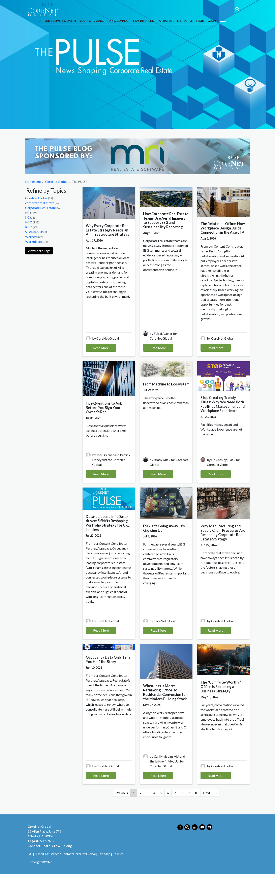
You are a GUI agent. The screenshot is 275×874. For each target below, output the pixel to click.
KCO (28, 222)
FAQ (31, 854)
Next (206, 793)
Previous (122, 793)
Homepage (33, 181)
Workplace (33, 241)
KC (27, 212)
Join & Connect (118, 20)
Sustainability (34, 232)
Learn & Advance (92, 20)
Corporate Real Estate (40, 208)
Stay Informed (143, 20)
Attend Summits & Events (58, 20)
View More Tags (39, 251)
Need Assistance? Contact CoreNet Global (66, 854)
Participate (165, 20)
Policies (118, 854)
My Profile (184, 20)
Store (200, 20)
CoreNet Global (56, 181)
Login (212, 20)
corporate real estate (39, 203)
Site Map (104, 854)
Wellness (31, 237)
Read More (101, 348)
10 (196, 793)
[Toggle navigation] (223, 21)
